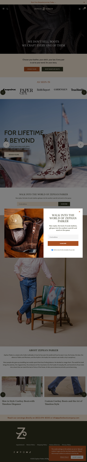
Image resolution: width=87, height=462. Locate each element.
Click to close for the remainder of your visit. (64, 250)
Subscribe (63, 243)
